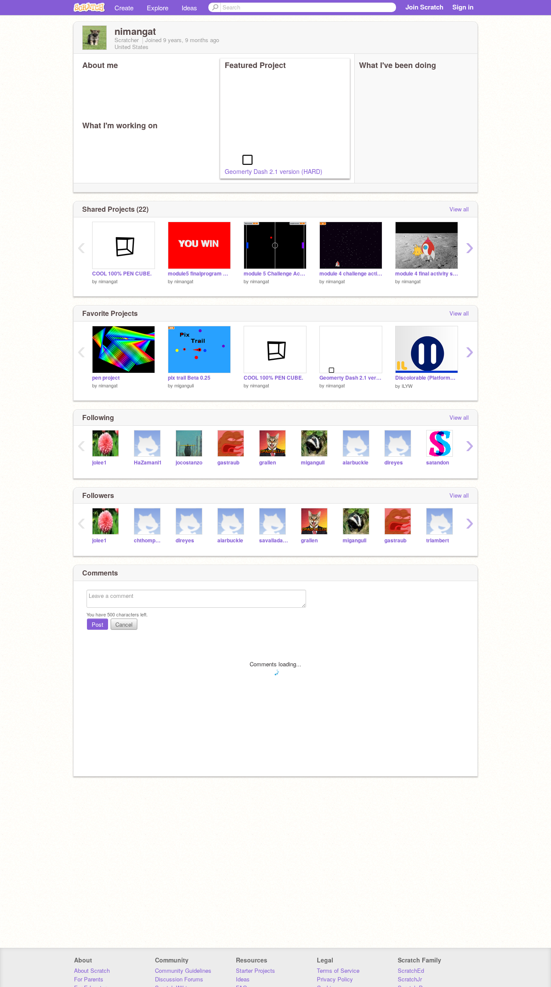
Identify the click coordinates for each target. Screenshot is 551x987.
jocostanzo (189, 462)
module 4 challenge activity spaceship (350, 273)
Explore (157, 7)
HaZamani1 (148, 462)
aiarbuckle (355, 462)
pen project (106, 377)
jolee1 (99, 462)
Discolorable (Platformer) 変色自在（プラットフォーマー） (426, 377)
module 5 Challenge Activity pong (275, 273)
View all (459, 209)
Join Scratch (424, 7)
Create (124, 7)
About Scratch (92, 970)
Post (97, 624)
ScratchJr (410, 979)
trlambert (437, 540)
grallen (267, 462)
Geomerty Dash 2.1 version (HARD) (273, 171)
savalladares (273, 540)
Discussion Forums (179, 979)
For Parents (88, 979)
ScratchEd (411, 970)
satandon (437, 462)
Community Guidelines (183, 970)
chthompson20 (148, 540)
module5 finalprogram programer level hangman (199, 273)
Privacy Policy (335, 979)
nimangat (108, 281)
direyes (393, 462)
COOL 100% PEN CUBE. (122, 273)
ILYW (407, 385)
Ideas (189, 7)
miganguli (184, 385)
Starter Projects (255, 970)
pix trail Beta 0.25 (189, 377)
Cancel (124, 624)
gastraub (228, 462)
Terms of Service (338, 970)
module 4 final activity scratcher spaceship (426, 273)
